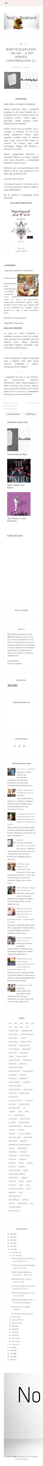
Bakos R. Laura (13, 1041)
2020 (21, 44)
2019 (21, 1023)
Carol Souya (24, 1052)
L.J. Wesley (12, 1111)
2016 (11, 1357)
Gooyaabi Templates (22, 1459)
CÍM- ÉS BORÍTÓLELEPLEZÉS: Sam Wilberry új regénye (26, 843)
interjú (28, 1188)
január (14, 1344)
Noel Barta (18, 67)
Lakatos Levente (19, 1115)
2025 (27, 1027)
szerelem (12, 1203)
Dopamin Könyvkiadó (15, 1067)
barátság (30, 1163)
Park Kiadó (12, 1133)
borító (15, 403)
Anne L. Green (13, 1034)
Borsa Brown (26, 1049)
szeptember (16, 1320)
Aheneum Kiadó (14, 1030)
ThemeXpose (22, 1457)
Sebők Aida (23, 1141)
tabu (31, 1203)
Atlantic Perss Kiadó (27, 1034)
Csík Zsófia (18, 664)
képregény (12, 1192)
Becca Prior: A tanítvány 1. (26, 769)
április (14, 1335)
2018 (15, 1023)
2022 (10, 1027)
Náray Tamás (28, 1126)
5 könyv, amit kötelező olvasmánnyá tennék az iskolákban (25, 792)
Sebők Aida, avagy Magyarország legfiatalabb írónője (24, 866)
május (14, 1332)
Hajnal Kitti (12, 1093)
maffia (21, 1192)
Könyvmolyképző (10, 409)
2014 (11, 1360)
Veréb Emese (12, 1152)
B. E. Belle (23, 1038)
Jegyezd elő (21, 248)
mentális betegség (15, 1196)
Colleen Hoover (21, 1056)
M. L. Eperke (12, 1122)
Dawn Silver (12, 1063)
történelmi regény (15, 1207)
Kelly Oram (12, 1104)
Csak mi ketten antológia (17, 454)
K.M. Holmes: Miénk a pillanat (22, 1314)
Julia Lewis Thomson (15, 1100)
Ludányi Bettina (25, 1119)
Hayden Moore (24, 1093)
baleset (21, 1163)
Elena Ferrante (28, 1071)
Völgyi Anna (13, 1155)
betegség (22, 1166)
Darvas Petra (27, 1060)
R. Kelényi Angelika (25, 1133)
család (25, 1170)
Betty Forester (14, 1049)
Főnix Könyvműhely (15, 1086)
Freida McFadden (14, 1082)
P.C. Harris (12, 1130)
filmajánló (12, 1185)
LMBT (20, 1111)
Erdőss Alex (12, 1078)
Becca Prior (13, 1045)
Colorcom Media (14, 1060)
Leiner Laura (13, 1119)
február (14, 1341)
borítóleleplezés (10, 406)
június (14, 1329)
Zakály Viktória (25, 1155)
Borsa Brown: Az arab (25, 985)
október (15, 1317)
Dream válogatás (14, 1071)
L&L (24, 1108)
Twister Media (22, 1148)
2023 (15, 1027)
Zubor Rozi (12, 1159)
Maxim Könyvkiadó (15, 1126)
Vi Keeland (22, 1152)
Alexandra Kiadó (27, 1030)
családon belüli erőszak (17, 1174)
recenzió (25, 1199)
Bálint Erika (13, 1052)
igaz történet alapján (16, 1188)
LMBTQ (27, 1111)
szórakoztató (22, 1203)
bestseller (12, 1166)
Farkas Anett (23, 1078)
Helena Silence (13, 1097)
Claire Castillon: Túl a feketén (15, 486)
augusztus (15, 1323)
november (15, 1255)
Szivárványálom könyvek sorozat (20, 1144)
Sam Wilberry (28, 1137)
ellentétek (12, 1181)
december (15, 1252)
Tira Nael (12, 1148)
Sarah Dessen (13, 1141)
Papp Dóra (21, 1130)
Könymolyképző (24, 1104)
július (14, 1326)
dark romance (13, 1177)
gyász (21, 1185)
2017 (10, 1023)
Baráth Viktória (26, 1041)
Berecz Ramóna (25, 1045)
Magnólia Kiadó (24, 1122)
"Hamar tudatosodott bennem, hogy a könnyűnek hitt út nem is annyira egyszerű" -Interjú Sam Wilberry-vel (21, 964)
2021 (32, 1023)
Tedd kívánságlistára (21, 251)
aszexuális (12, 1163)
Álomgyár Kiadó (14, 1210)
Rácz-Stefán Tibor (15, 1137)
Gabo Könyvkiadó (15, 1089)
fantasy (29, 1181)
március (15, 1338)
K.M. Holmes (29, 1100)
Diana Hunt (23, 1063)
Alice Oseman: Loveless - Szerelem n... (17, 519)
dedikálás (24, 1177)
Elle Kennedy (13, 1075)
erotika (21, 1181)
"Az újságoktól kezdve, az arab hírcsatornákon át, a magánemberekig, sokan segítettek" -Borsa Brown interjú (21, 819)
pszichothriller (14, 1199)
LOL (10, 1115)
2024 (21, 1027)
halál (28, 1185)
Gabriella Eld (27, 1089)
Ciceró (11, 1056)
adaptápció (22, 1159)
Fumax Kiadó (27, 1082)
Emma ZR (22, 1075)
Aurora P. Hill (13, 1038)
